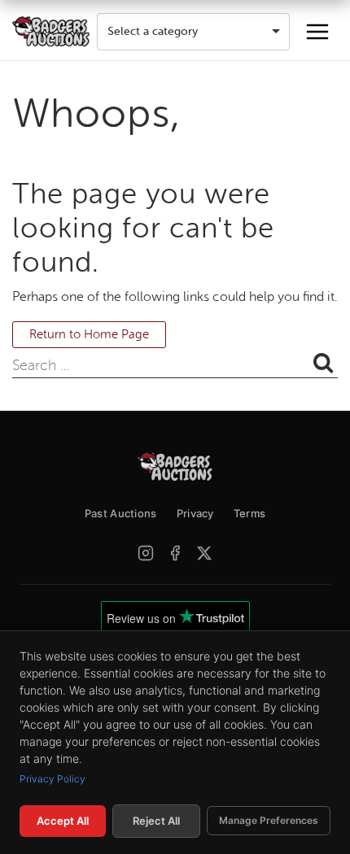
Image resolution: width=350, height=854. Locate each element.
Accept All (63, 820)
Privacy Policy (52, 779)
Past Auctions (121, 513)
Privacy (195, 513)
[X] (204, 553)
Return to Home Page (89, 335)
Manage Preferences (268, 820)
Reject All (156, 820)
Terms (250, 513)
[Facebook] (175, 553)
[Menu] (317, 32)
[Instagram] (146, 553)
